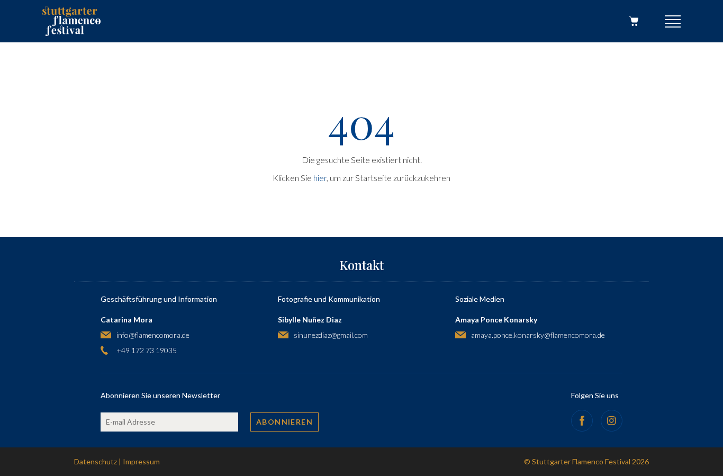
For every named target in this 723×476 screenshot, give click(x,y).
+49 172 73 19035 (146, 350)
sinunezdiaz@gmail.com (331, 334)
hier (320, 178)
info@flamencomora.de (152, 334)
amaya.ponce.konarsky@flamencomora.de (538, 334)
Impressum (141, 461)
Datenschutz (95, 461)
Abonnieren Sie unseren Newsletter (160, 395)
